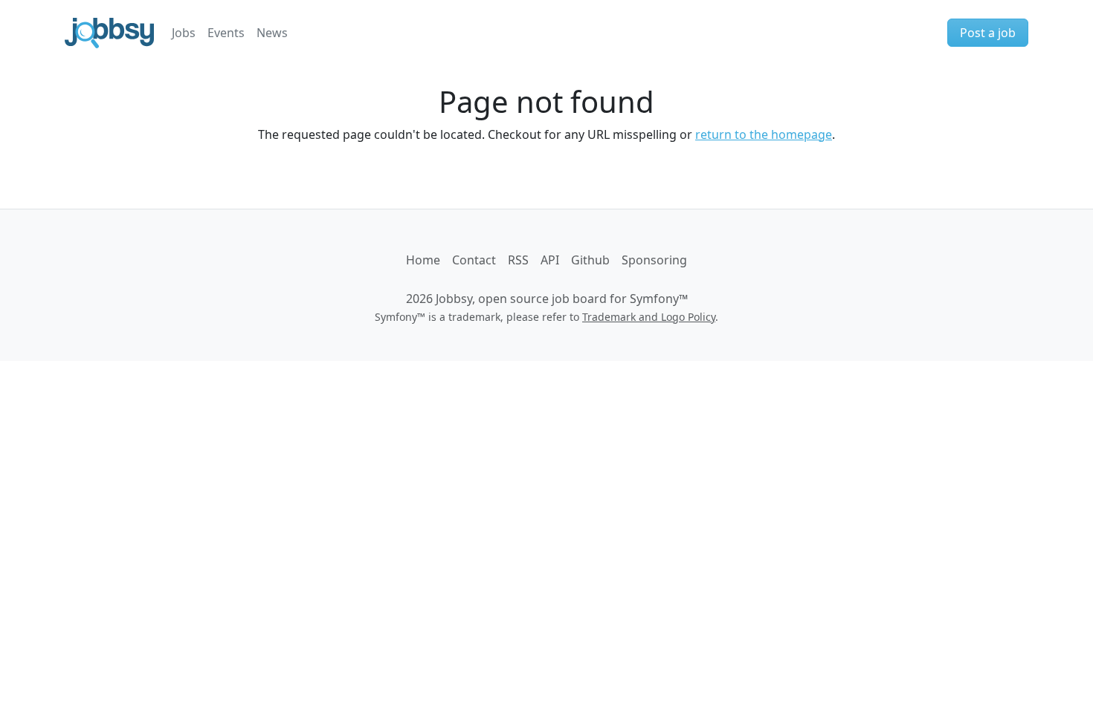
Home (423, 260)
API (550, 260)
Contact (474, 260)
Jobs (184, 33)
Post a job (988, 33)
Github (590, 260)
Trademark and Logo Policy (648, 317)
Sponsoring (654, 260)
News (272, 33)
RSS (518, 260)
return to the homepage (763, 134)
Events (226, 33)
